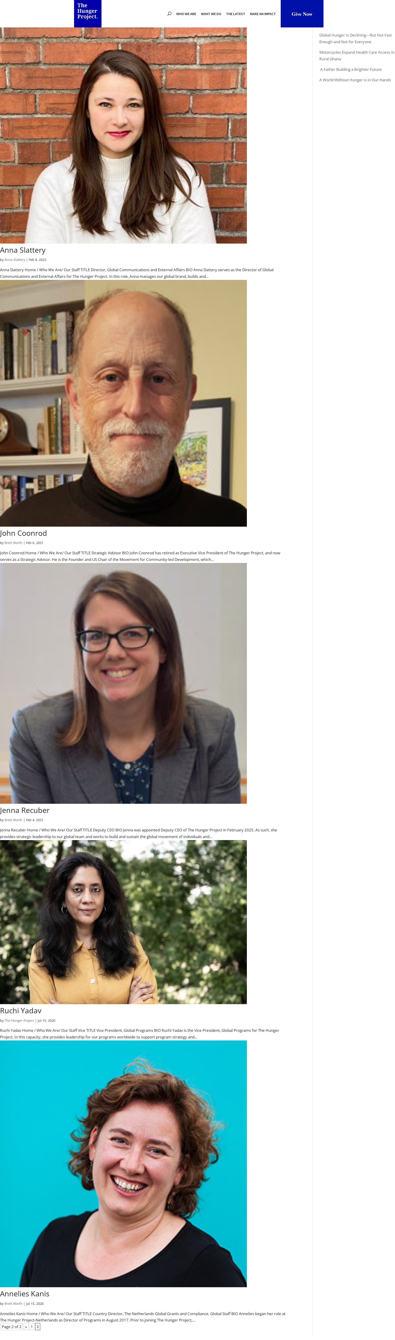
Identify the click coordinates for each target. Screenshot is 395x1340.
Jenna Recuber (25, 810)
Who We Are (186, 13)
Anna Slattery (22, 250)
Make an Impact (263, 13)
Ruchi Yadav (20, 1010)
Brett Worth (13, 543)
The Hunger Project (19, 1020)
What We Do (211, 13)
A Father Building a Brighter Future (350, 69)
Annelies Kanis (24, 1293)
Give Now (302, 14)
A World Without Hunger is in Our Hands (355, 79)
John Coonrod (23, 533)
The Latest (235, 13)
